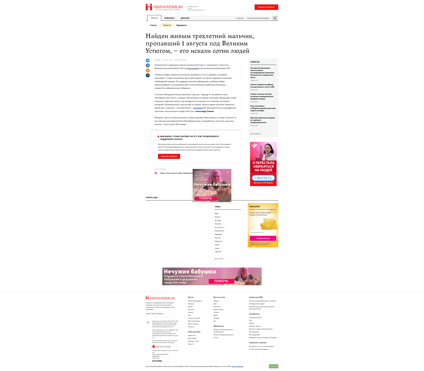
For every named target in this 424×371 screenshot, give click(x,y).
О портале (240, 18)
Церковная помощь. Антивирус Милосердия (263, 338)
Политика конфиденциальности (224, 335)
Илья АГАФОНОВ (180, 60)
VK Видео (216, 318)
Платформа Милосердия (257, 304)
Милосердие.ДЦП (254, 335)
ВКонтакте (217, 307)
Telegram (216, 301)
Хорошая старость (255, 326)
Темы (189, 315)
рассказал (198, 107)
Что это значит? (237, 366)
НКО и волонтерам (194, 321)
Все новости (255, 134)
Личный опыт (219, 231)
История (218, 220)
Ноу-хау (218, 238)
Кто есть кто (219, 227)
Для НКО (185, 18)
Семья (217, 248)
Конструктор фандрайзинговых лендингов (262, 301)
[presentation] (263, 232)
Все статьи (219, 259)
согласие (267, 243)
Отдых (217, 245)
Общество (218, 241)
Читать (154, 18)
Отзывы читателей (194, 318)
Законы (217, 217)
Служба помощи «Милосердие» (258, 18)
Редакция (191, 304)
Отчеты (216, 338)
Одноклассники (218, 309)
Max (215, 321)
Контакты (191, 327)
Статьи (153, 25)
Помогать (169, 18)
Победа (251, 323)
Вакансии (191, 309)
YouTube (216, 312)
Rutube (216, 315)
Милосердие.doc (254, 332)
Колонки (218, 224)
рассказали (193, 68)
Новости (167, 25)
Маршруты (181, 25)
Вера (216, 213)
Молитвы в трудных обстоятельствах (261, 329)
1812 (250, 320)
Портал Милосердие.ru (195, 301)
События (218, 252)
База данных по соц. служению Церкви (261, 346)
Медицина (218, 234)
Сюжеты (190, 312)
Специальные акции (255, 317)
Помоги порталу (266, 7)
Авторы (190, 307)
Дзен (215, 304)
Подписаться (263, 238)
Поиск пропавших (161, 169)
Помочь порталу (169, 156)
